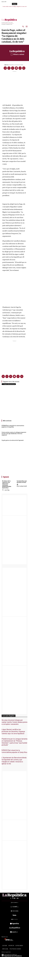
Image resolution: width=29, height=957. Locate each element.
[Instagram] (12, 898)
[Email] (23, 68)
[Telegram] (16, 68)
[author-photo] (3, 490)
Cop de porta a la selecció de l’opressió (13, 440)
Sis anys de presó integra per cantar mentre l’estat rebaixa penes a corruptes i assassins (14, 722)
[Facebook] (9, 68)
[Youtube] (18, 898)
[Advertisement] (14, 86)
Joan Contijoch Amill (22, 486)
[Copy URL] (20, 68)
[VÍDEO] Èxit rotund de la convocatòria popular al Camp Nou (13, 426)
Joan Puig (7, 490)
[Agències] (3, 65)
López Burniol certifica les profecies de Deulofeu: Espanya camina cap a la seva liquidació (13, 731)
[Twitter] (12, 68)
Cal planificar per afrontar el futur (22, 481)
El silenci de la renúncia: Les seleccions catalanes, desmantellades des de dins (6, 484)
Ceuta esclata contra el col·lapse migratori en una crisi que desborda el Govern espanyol (14, 434)
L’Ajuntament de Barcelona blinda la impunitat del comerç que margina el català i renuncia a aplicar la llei (14, 760)
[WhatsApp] (5, 68)
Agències (6, 65)
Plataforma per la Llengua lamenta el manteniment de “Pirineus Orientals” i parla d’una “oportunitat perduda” (14, 742)
